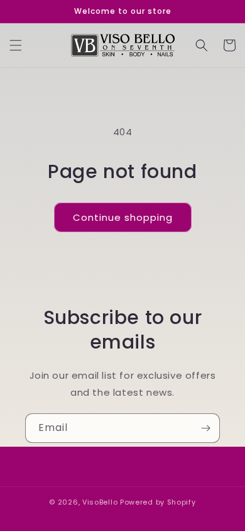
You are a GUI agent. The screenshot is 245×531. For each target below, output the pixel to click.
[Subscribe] (205, 428)
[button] (16, 45)
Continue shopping (123, 217)
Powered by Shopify (158, 502)
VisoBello (99, 502)
